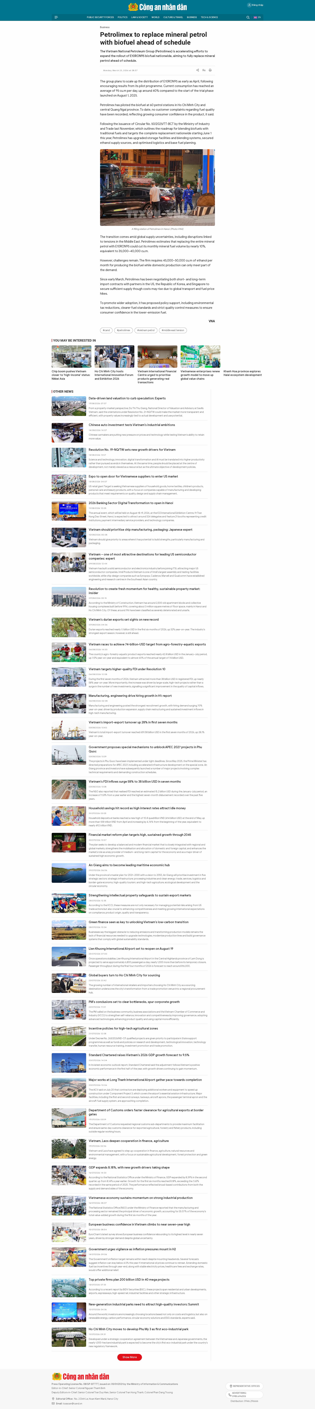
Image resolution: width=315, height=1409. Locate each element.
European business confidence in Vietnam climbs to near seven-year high (139, 1224)
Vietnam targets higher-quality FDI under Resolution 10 (127, 669)
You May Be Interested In (74, 340)
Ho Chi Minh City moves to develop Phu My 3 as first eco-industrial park (138, 1329)
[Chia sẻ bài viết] (197, 70)
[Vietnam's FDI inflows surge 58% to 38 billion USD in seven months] (69, 789)
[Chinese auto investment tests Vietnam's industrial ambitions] (69, 433)
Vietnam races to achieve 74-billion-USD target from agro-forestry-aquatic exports (147, 644)
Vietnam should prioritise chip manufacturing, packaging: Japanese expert (140, 529)
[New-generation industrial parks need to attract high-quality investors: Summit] (69, 1312)
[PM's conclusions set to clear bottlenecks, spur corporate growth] (69, 1009)
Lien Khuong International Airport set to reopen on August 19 (131, 949)
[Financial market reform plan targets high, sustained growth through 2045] (69, 842)
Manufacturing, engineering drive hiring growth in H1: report (130, 696)
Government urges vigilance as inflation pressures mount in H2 (132, 1249)
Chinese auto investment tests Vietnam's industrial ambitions (132, 425)
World (155, 17)
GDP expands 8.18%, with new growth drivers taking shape (129, 1167)
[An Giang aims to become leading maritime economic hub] (69, 873)
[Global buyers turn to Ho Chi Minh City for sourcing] (69, 983)
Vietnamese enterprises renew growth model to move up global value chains (200, 375)
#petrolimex (123, 330)
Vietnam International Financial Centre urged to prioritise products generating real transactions (157, 377)
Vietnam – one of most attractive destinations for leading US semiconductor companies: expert (142, 556)
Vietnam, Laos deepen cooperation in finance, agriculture (129, 1141)
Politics (122, 17)
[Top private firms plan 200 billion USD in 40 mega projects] (69, 1287)
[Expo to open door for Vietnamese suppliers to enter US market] (69, 484)
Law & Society (139, 17)
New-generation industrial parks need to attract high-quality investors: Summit (144, 1304)
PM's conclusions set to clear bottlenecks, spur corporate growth (134, 1002)
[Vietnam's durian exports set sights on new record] (69, 627)
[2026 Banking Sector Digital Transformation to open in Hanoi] (69, 511)
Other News (63, 391)
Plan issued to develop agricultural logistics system (124, 1356)
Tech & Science (209, 17)
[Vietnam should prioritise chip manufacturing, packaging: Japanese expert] (69, 537)
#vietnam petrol (146, 330)
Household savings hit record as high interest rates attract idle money (137, 808)
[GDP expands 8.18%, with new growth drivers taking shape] (69, 1175)
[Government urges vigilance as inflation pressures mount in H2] (69, 1257)
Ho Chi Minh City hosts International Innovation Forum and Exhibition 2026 (114, 375)
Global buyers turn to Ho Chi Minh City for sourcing (124, 975)
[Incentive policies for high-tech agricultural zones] (69, 1036)
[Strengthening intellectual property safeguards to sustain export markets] (69, 903)
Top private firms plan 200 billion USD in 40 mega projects (129, 1279)
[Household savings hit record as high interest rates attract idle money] (69, 816)
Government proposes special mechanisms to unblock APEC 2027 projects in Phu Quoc (145, 749)
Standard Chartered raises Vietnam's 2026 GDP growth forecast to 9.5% (139, 1055)
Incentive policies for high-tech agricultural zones (123, 1028)
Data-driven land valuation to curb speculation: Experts (127, 398)
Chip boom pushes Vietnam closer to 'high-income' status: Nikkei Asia (71, 375)
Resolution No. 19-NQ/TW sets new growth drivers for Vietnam (132, 450)
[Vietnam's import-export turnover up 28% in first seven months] (69, 730)
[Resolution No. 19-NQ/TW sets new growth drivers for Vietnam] (69, 457)
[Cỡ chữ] (203, 70)
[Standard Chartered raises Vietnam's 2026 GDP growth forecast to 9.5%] (69, 1063)
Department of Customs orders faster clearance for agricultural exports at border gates (146, 1112)
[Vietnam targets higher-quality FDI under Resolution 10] (69, 677)
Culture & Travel (173, 17)
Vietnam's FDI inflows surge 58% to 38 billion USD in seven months (135, 781)
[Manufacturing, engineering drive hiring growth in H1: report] (69, 703)
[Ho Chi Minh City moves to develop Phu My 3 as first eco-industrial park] (69, 1337)
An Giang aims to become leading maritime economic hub (129, 865)
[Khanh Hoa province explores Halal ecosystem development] (243, 356)
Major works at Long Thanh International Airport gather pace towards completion (145, 1080)
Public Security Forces (100, 17)
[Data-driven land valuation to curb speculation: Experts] (69, 406)
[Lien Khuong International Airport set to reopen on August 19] (69, 956)
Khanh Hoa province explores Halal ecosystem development (243, 373)
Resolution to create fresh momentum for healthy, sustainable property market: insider (144, 591)
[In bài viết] (210, 70)
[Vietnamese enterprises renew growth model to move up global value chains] (200, 356)
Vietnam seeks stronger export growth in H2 (119, 1386)
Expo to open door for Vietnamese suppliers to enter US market (133, 476)
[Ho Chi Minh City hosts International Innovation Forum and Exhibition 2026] (114, 356)
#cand (106, 330)
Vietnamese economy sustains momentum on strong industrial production (141, 1198)
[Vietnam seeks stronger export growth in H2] (69, 1394)
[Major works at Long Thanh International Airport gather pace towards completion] (69, 1087)
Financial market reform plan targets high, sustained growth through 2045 (140, 835)
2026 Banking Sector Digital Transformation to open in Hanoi (131, 503)
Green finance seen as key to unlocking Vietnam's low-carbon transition (139, 922)
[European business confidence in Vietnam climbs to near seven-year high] (69, 1232)
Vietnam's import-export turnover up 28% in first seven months (133, 722)
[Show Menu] (56, 17)
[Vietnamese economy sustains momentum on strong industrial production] (69, 1205)
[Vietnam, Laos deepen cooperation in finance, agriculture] (69, 1149)
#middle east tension (173, 330)
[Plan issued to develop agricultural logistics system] (69, 1363)
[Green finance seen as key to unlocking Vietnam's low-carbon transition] (69, 930)
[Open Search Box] (248, 17)
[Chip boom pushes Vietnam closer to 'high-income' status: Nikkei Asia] (71, 356)
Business (192, 17)
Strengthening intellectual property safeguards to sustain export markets (140, 895)
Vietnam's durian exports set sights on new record (124, 619)
